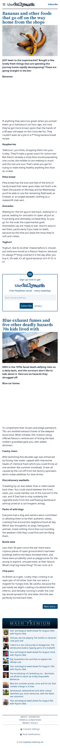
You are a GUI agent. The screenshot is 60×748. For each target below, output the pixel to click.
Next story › (50, 606)
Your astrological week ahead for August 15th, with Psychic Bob (32, 668)
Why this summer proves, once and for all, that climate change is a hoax (33, 685)
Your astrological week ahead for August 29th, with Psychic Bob (32, 632)
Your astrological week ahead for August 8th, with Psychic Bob (32, 702)
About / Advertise (30, 716)
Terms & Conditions (30, 719)
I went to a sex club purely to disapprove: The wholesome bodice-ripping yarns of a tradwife (32, 646)
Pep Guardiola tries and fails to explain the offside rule (31, 660)
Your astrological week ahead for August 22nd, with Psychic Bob (32, 653)
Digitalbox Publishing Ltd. (33, 742)
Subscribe (26, 305)
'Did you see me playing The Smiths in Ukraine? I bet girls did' (33, 639)
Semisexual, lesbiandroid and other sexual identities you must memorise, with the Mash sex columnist (32, 693)
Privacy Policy (30, 723)
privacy (38, 305)
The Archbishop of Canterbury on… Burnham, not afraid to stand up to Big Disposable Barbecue (32, 676)
